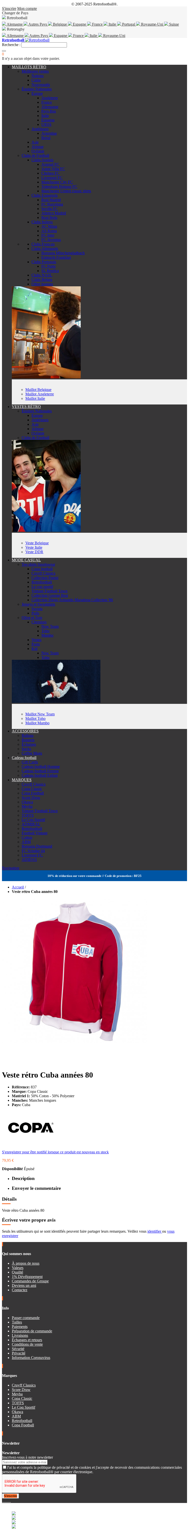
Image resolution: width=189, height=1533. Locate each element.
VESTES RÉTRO (26, 406)
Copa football (42, 569)
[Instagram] (7, 1501)
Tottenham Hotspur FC (59, 186)
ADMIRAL (31, 824)
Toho (45, 631)
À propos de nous (25, 1263)
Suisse (173, 24)
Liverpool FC (52, 178)
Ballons (27, 735)
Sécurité (18, 1349)
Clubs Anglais (42, 160)
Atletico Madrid (53, 213)
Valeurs (17, 1268)
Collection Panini (45, 578)
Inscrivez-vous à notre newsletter (27, 1457)
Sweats (37, 609)
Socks (26, 749)
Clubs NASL (42, 275)
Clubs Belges (42, 279)
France (97, 24)
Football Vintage (34, 833)
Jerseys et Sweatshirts (38, 604)
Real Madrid (51, 200)
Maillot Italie (35, 398)
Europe (37, 93)
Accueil (18, 887)
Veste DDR (34, 552)
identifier (154, 1231)
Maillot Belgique (38, 389)
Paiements (20, 1326)
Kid (34, 648)
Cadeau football (24, 758)
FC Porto (48, 266)
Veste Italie (33, 547)
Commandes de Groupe (30, 1281)
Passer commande (26, 1318)
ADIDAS (29, 859)
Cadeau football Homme (41, 766)
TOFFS (28, 815)
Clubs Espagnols (45, 195)
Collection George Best (50, 595)
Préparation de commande (32, 1331)
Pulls (35, 613)
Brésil (45, 138)
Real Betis (49, 217)
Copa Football (33, 793)
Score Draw (31, 797)
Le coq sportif (42, 586)
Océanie (38, 151)
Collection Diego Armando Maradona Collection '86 (72, 600)
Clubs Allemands (45, 248)
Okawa (27, 802)
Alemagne (15, 24)
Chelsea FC (50, 173)
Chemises (39, 622)
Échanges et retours (27, 1340)
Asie (35, 142)
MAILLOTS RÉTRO (29, 67)
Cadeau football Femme (40, 771)
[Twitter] (5, 1501)
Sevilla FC (49, 209)
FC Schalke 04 (33, 851)
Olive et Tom (32, 617)
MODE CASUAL (26, 560)
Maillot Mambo (37, 723)
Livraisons (20, 1335)
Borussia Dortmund (37, 846)
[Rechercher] (4, 51)
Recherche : (11, 45)
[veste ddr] (46, 530)
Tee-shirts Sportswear (38, 564)
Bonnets (28, 740)
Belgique (60, 24)
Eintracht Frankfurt (56, 257)
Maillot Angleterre (39, 394)
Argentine (49, 133)
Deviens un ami (24, 1285)
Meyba (27, 806)
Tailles (17, 1322)
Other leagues (42, 284)
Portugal (128, 24)
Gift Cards (30, 762)
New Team (50, 626)
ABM (26, 842)
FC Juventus (51, 240)
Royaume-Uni (152, 24)
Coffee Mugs (32, 753)
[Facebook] (3, 1501)
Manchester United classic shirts (66, 191)
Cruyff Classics (43, 573)
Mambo (47, 635)
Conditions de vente (27, 1344)
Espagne (79, 24)
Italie (112, 24)
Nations (38, 76)
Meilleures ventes (35, 71)
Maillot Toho (35, 718)
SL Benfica (50, 271)
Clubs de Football (35, 155)
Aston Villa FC (53, 169)
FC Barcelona (52, 204)
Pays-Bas (48, 111)
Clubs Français (43, 244)
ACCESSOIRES (25, 731)
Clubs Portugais (44, 262)
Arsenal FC (50, 164)
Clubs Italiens (42, 222)
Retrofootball (42, 582)
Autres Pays (38, 24)
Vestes (36, 640)
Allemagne (15, 35)
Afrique (38, 147)
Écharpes (29, 744)
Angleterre (49, 98)
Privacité (18, 1353)
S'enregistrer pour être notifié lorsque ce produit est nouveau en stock (55, 1152)
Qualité (17, 1272)
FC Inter (47, 235)
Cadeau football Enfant (40, 775)
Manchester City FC (57, 182)
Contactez (19, 1290)
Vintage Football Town (49, 591)
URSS (46, 124)
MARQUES (22, 780)
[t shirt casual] (56, 701)
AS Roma (49, 231)
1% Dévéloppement (27, 1277)
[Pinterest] (10, 1501)
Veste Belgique (37, 543)
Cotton (27, 837)
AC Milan (49, 226)
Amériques (40, 129)
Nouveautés (41, 84)
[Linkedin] (9, 1501)
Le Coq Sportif (33, 820)
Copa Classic (32, 789)
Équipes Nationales (37, 89)
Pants (36, 644)
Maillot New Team (40, 714)
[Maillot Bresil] (46, 377)
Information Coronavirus (31, 1357)
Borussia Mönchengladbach (63, 253)
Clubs (36, 80)
